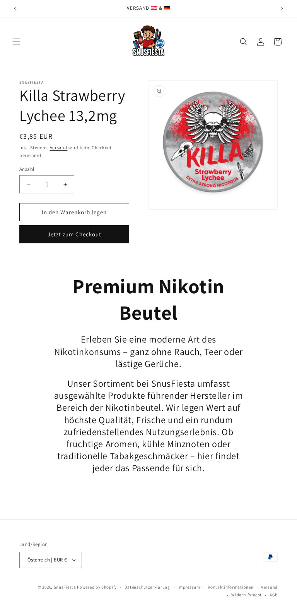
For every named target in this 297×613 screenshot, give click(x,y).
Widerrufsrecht (246, 595)
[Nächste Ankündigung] (281, 8)
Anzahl (26, 169)
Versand (59, 147)
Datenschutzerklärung (147, 587)
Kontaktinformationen (230, 587)
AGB (274, 595)
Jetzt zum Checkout (74, 234)
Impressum (189, 587)
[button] (16, 41)
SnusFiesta (65, 587)
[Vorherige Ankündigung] (15, 8)
